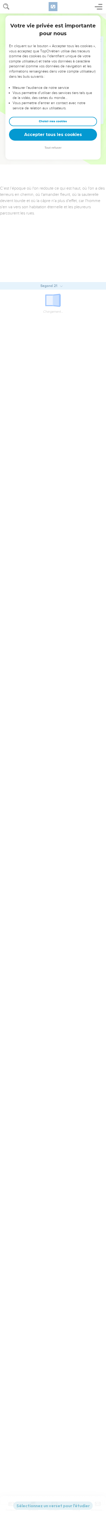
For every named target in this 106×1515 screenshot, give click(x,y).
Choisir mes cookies (53, 121)
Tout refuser (53, 147)
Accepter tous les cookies (53, 134)
